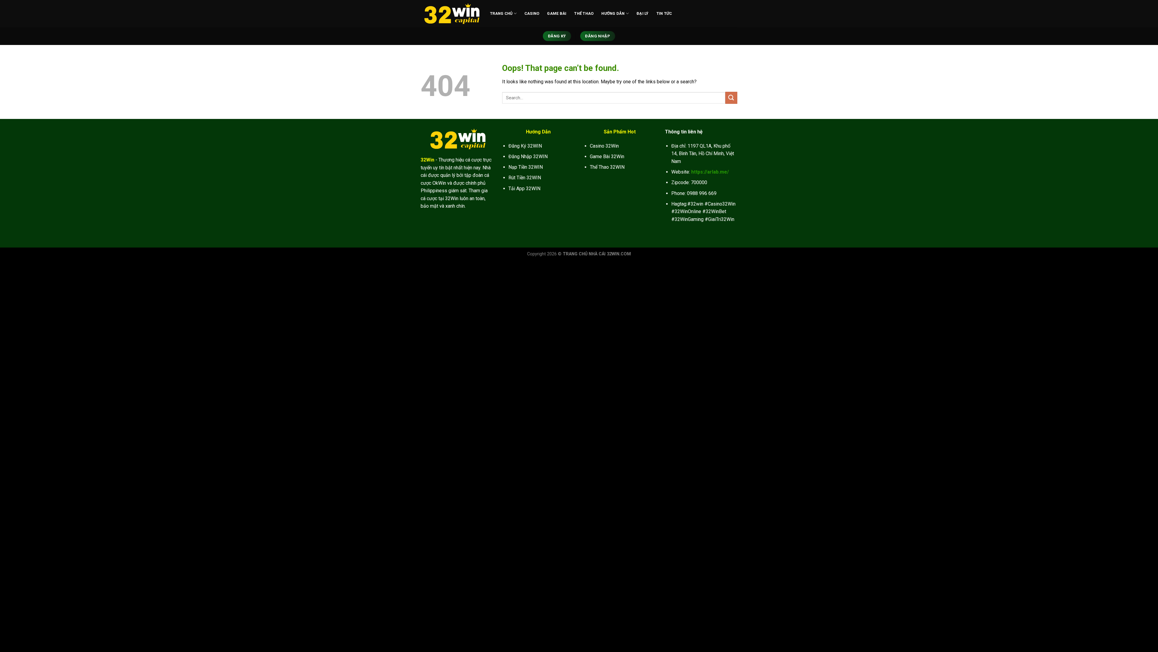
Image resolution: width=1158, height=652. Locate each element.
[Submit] (731, 98)
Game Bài (556, 13)
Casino (531, 13)
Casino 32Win (604, 146)
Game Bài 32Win (607, 156)
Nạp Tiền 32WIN (525, 167)
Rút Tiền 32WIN (524, 178)
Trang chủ (501, 13)
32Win (427, 160)
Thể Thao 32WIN (607, 167)
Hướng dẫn (613, 13)
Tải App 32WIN (524, 188)
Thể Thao (583, 13)
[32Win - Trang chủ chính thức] (451, 13)
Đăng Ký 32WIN (525, 146)
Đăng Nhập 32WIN (528, 156)
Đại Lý (643, 13)
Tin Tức (664, 13)
